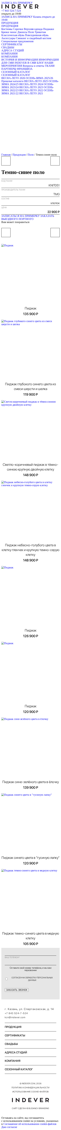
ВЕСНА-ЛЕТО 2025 (36, 81)
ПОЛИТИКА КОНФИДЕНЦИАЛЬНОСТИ (30, 1087)
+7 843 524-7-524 (11, 10)
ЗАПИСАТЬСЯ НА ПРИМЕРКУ (20, 215)
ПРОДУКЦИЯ (9, 22)
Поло (31, 32)
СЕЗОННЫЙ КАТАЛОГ (15, 71)
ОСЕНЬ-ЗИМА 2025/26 (39, 78)
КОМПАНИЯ (9, 53)
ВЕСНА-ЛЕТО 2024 (31, 84)
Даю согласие (9, 1127)
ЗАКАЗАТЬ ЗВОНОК (16, 990)
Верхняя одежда (33, 29)
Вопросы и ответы (33, 65)
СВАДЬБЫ (7, 47)
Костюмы (6, 29)
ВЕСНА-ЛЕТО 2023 (31, 87)
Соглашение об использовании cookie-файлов (29, 1124)
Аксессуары (8, 38)
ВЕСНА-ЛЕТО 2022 (31, 90)
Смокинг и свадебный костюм (33, 38)
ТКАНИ (50, 65)
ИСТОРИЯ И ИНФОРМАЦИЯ (19, 59)
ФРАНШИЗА (25, 68)
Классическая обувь (12, 35)
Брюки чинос (9, 32)
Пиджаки (48, 29)
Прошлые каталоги (12, 81)
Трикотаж (40, 32)
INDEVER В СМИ (25, 62)
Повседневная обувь (36, 35)
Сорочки (18, 29)
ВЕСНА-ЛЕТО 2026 (13, 78)
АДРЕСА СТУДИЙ (12, 50)
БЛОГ (40, 62)
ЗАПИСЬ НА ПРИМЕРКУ (17, 2)
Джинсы (22, 32)
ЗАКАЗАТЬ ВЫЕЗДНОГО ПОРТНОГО (27, 217)
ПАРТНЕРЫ (8, 68)
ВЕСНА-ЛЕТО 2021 (31, 93)
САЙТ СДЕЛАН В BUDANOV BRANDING (30, 1108)
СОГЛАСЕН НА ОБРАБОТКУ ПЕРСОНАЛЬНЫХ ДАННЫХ (32, 978)
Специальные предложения (17, 41)
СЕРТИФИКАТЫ (11, 44)
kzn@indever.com (15, 1017)
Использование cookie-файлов (30, 1092)
